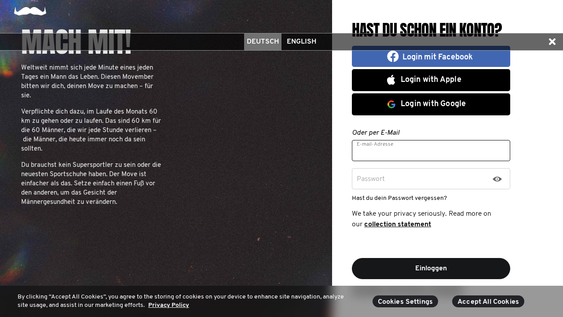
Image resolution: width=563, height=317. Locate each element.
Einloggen (431, 268)
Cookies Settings (405, 302)
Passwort (371, 179)
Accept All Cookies (488, 302)
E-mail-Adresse (375, 144)
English (301, 41)
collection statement (397, 224)
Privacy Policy (168, 305)
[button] (552, 41)
